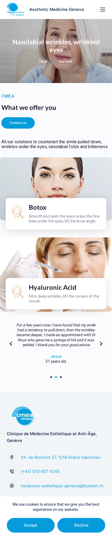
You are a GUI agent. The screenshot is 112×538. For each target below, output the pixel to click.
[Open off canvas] (102, 9)
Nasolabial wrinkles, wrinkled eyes (56, 45)
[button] (18, 123)
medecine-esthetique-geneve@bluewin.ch (62, 485)
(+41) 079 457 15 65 (40, 471)
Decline (81, 525)
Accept (30, 525)
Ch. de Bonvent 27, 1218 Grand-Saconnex (61, 457)
